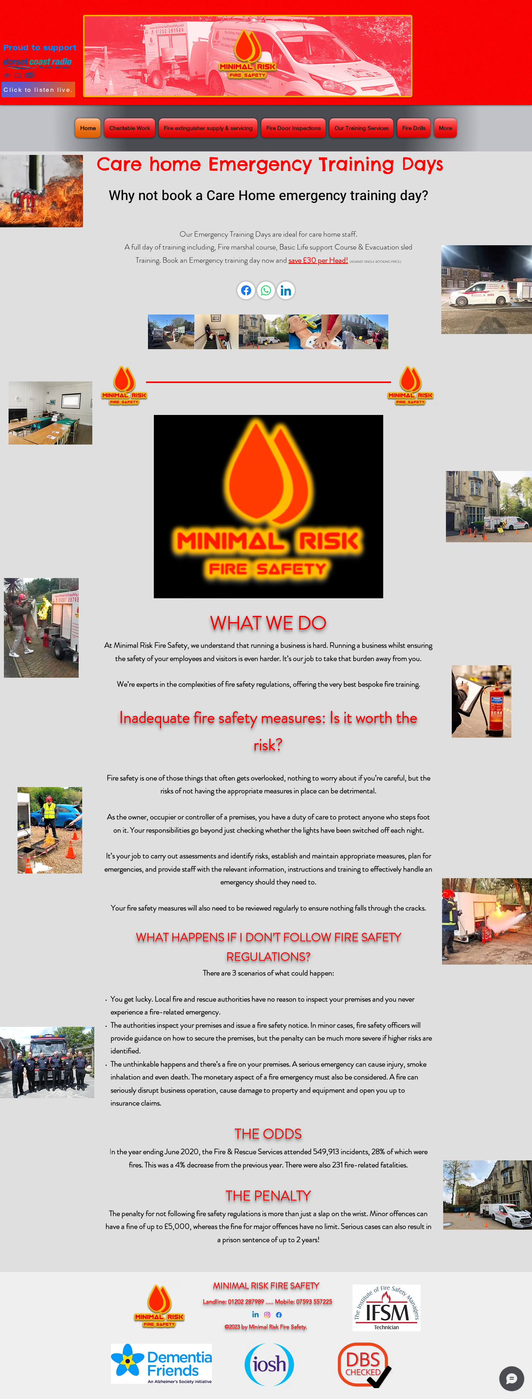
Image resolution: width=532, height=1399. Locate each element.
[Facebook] (246, 290)
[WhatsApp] (266, 290)
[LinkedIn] (286, 290)
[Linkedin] (255, 1315)
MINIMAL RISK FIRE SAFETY (266, 1285)
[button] (373, 589)
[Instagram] (267, 1315)
